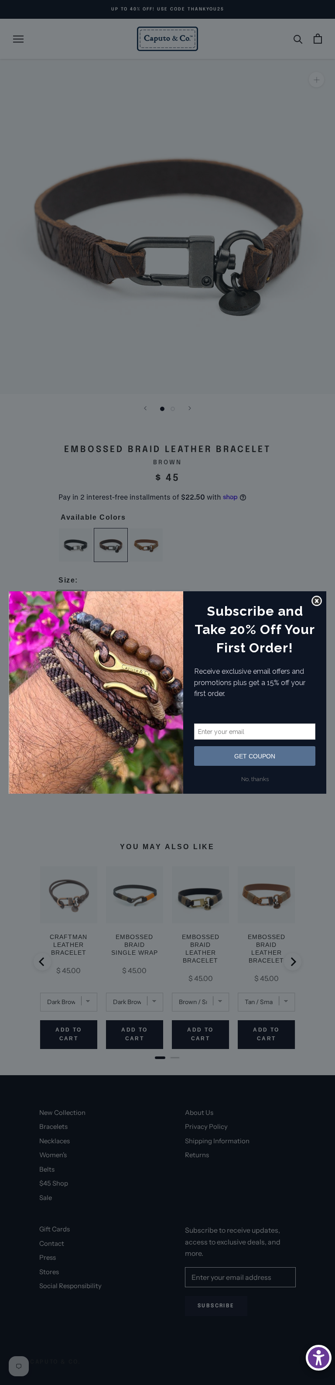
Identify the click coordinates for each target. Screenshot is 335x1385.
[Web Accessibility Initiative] (318, 1357)
